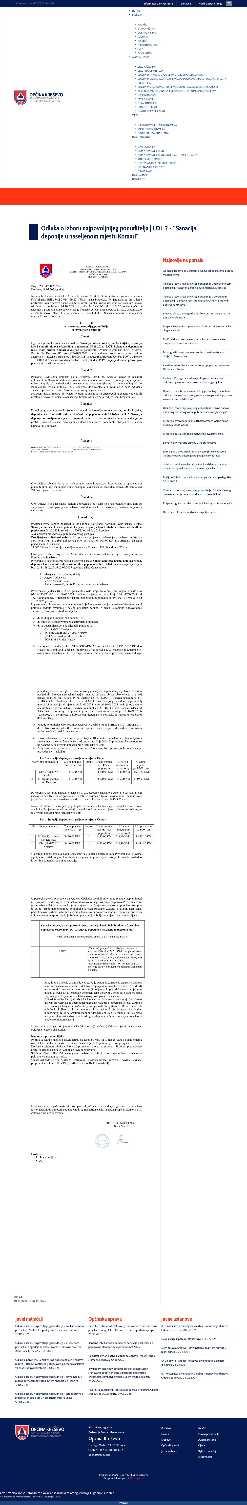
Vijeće (201, 1445)
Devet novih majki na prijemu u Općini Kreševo (189, 442)
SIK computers (137, 1478)
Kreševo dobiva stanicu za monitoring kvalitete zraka (193, 433)
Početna (166, 1428)
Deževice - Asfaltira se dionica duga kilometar (189, 512)
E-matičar (186, 3)
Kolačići (202, 1428)
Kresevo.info (205, 1456)
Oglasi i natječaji (207, 1451)
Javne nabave (169, 1451)
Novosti (165, 1434)
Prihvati (123, 1502)
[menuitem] (137, 10)
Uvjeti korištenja (207, 1439)
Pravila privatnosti (208, 1434)
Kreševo (166, 1439)
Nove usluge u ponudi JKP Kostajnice (182, 1338)
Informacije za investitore (158, 3)
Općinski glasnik (170, 1445)
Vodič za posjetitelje (210, 3)
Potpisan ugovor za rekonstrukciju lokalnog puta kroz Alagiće (197, 503)
